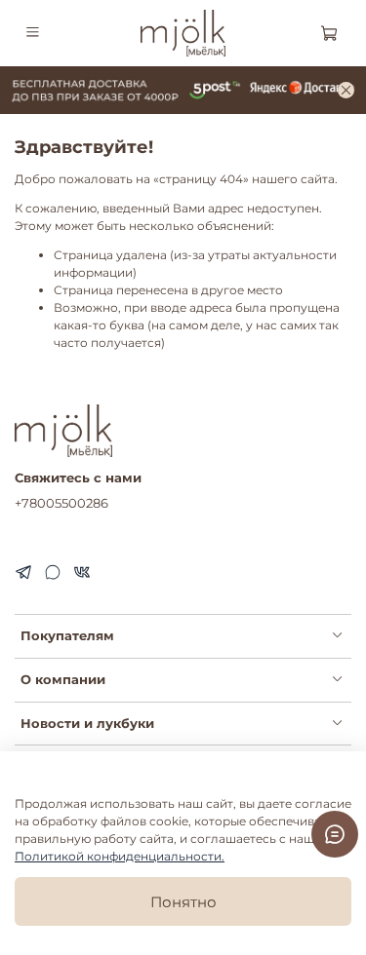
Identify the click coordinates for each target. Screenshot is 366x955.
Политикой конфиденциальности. (119, 856)
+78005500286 (61, 503)
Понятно (183, 902)
